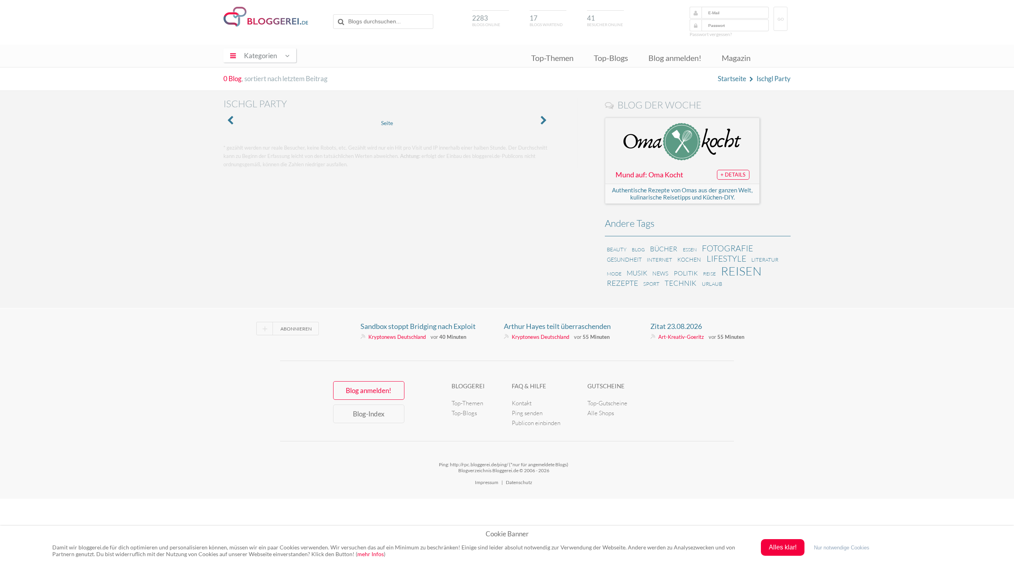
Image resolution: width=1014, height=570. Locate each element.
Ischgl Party (774, 78)
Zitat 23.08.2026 (676, 326)
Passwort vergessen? (711, 34)
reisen (741, 271)
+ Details (732, 174)
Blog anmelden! (674, 58)
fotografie (727, 248)
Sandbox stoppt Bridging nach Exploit (418, 326)
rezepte (622, 283)
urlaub (712, 284)
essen (690, 250)
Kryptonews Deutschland (397, 337)
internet (659, 259)
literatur (764, 259)
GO (781, 19)
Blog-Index (369, 414)
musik (637, 273)
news (660, 273)
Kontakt (522, 403)
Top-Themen (552, 58)
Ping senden (527, 413)
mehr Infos (370, 554)
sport (651, 284)
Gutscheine (606, 386)
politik (686, 273)
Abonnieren (296, 329)
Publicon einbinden (536, 423)
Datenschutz (519, 482)
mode (614, 274)
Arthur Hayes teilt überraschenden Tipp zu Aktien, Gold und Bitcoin (557, 326)
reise (709, 274)
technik (680, 283)
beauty (617, 249)
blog (638, 250)
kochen (689, 259)
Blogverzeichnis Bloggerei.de (265, 17)
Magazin (736, 58)
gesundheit (624, 259)
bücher (663, 249)
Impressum (486, 482)
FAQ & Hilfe (529, 386)
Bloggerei (468, 386)
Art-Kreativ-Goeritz (681, 337)
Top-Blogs (611, 58)
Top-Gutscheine (607, 403)
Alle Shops (600, 413)
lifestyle (726, 258)
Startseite (732, 78)
